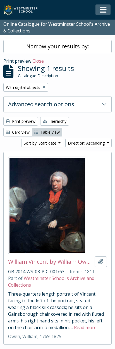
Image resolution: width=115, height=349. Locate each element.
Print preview (23, 121)
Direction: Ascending (87, 143)
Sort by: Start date (41, 143)
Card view (20, 132)
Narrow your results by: (57, 46)
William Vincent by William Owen (50, 261)
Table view (49, 132)
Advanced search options (41, 104)
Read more (85, 327)
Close (38, 61)
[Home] (23, 10)
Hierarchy (57, 121)
